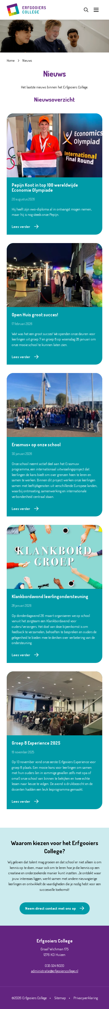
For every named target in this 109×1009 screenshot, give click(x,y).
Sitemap (60, 998)
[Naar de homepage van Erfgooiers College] (26, 9)
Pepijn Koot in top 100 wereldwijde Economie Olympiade (45, 187)
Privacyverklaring (86, 998)
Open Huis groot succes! (35, 314)
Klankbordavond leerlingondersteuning (50, 596)
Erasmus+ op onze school (36, 444)
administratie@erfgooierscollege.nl (54, 971)
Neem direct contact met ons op (50, 908)
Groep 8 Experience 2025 (36, 742)
